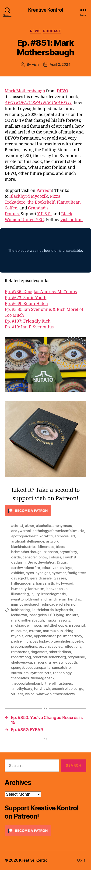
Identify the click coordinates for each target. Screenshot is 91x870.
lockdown (19, 615)
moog (36, 625)
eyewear (59, 573)
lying (60, 615)
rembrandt (20, 652)
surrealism (19, 673)
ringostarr (39, 652)
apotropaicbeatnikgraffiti (32, 536)
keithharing (20, 610)
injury (35, 594)
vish (35, 64)
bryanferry (68, 552)
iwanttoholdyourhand (29, 599)
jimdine (55, 599)
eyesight (42, 573)
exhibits (17, 573)
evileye (66, 567)
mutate (35, 631)
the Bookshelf (41, 202)
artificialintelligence (27, 541)
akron (29, 525)
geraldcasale (41, 578)
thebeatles (20, 678)
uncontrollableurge (67, 688)
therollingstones (58, 683)
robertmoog (21, 657)
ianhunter (36, 588)
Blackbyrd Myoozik (28, 196)
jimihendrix (71, 599)
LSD (51, 615)
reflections (72, 646)
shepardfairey (45, 662)
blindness (46, 546)
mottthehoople (55, 625)
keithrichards (43, 610)
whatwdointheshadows (55, 694)
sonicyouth (68, 662)
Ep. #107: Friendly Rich (27, 321)
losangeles (37, 615)
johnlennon (68, 604)
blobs (60, 546)
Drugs (62, 562)
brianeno (50, 552)
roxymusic (76, 657)
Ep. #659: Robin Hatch (26, 303)
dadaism (18, 562)
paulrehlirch (21, 641)
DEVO (62, 91)
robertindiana (60, 652)
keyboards (64, 610)
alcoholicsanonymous (54, 525)
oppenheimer (44, 636)
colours (55, 557)
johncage (50, 604)
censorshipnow (34, 557)
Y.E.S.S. (44, 214)
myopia (17, 636)
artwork (52, 541)
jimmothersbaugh (25, 604)
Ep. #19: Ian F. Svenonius (29, 327)
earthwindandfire (25, 567)
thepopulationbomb (27, 683)
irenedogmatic (53, 594)
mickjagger (20, 625)
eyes (30, 573)
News (35, 31)
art (72, 536)
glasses (59, 578)
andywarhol (21, 530)
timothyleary (21, 688)
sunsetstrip (61, 667)
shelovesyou (21, 662)
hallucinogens (22, 583)
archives (61, 536)
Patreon (44, 190)
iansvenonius (56, 588)
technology (62, 673)
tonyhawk (42, 688)
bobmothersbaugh (26, 552)
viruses (17, 694)
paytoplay (40, 641)
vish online (71, 220)
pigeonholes (61, 641)
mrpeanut (77, 625)
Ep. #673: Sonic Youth (25, 298)
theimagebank (42, 678)
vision (30, 694)
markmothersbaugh (27, 620)
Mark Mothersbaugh (25, 91)
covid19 (69, 557)
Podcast (52, 31)
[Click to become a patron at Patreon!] (45, 510)
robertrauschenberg (49, 657)
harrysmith (45, 583)
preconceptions (24, 646)
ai (21, 525)
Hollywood (64, 583)
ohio (28, 636)
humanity (19, 588)
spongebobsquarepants (30, 667)
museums (19, 631)
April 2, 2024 (60, 64)
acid (14, 525)
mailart (72, 615)
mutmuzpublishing (58, 631)
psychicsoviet (50, 646)
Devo (32, 562)
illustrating (20, 594)
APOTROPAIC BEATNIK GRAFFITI (38, 102)
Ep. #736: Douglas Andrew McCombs (41, 292)
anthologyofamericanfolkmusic (58, 530)
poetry (77, 641)
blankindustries (23, 546)
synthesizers (40, 673)
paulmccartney (69, 636)
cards (16, 557)
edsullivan (50, 567)
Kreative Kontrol (45, 9)
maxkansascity (58, 620)
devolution (46, 562)
